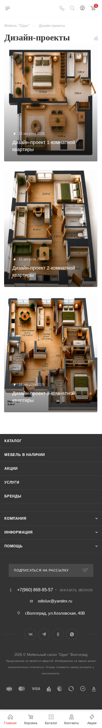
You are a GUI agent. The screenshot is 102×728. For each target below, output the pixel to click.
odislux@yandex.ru (55, 601)
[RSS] (96, 38)
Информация (18, 532)
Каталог (13, 441)
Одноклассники (58, 634)
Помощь (13, 546)
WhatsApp (72, 634)
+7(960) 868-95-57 (35, 590)
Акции (11, 469)
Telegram (44, 634)
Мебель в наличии (24, 455)
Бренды (12, 496)
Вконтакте (30, 634)
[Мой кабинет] (82, 8)
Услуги (11, 482)
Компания (15, 518)
